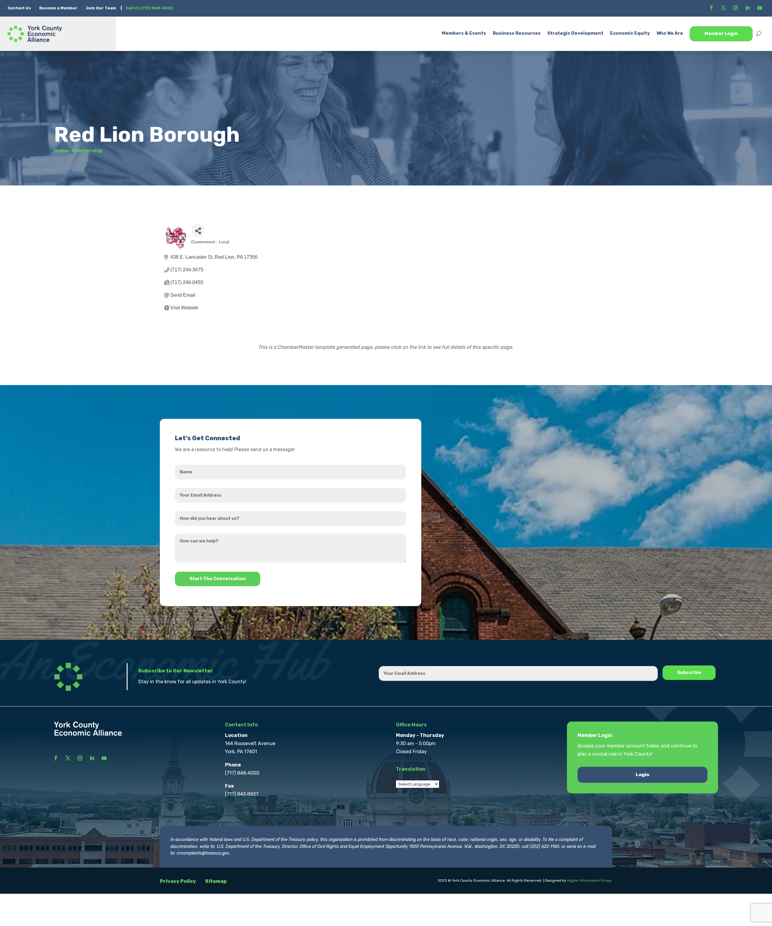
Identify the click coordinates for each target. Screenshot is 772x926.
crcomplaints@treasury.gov (203, 853)
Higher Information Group (589, 880)
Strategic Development (575, 33)
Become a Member (58, 8)
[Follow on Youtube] (759, 8)
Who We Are (670, 33)
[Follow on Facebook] (711, 8)
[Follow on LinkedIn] (747, 8)
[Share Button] (198, 231)
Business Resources (517, 33)
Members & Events (464, 33)
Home (61, 150)
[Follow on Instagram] (735, 8)
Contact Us (20, 8)
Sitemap (216, 881)
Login (642, 774)
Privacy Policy (178, 881)
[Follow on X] (723, 8)
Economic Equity (630, 33)
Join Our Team (101, 8)
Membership (87, 150)
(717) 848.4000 (242, 773)
